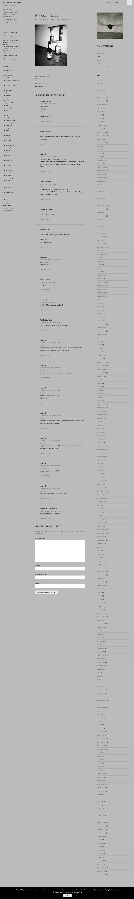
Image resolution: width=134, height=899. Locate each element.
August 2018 (100, 376)
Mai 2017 (99, 428)
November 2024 (101, 136)
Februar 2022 (100, 237)
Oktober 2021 (101, 251)
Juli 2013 (99, 589)
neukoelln (43, 300)
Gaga (7, 100)
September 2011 (101, 665)
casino (8, 83)
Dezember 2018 (101, 362)
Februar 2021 (100, 275)
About (109, 2)
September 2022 (101, 216)
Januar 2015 (100, 526)
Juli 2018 (99, 380)
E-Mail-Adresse (41, 574)
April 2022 (99, 230)
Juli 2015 (99, 505)
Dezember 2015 (101, 488)
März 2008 (100, 812)
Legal (124, 2)
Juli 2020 (99, 299)
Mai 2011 (99, 679)
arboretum (9, 75)
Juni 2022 (99, 223)
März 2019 (100, 352)
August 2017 (100, 418)
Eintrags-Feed (7, 205)
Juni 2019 (99, 341)
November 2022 (101, 209)
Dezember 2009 (101, 739)
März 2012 (100, 644)
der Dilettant (9, 90)
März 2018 (100, 393)
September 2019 (101, 331)
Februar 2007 (100, 857)
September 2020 (101, 292)
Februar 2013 (100, 606)
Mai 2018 (99, 387)
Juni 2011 (99, 676)
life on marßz (100, 60)
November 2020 (101, 285)
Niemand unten (7, 16)
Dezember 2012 (101, 613)
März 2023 (100, 198)
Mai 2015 (99, 512)
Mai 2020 (99, 306)
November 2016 (101, 449)
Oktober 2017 (101, 411)
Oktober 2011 (101, 662)
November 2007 (101, 826)
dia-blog (8, 93)
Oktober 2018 (101, 369)
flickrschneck (10, 187)
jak (7, 113)
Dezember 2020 (101, 282)
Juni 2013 (99, 592)
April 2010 (99, 725)
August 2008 (100, 794)
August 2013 (100, 585)
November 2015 (101, 491)
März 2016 (100, 477)
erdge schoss (45, 229)
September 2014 (101, 540)
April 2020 (99, 310)
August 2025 (100, 108)
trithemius (9, 173)
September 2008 (101, 791)
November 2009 (101, 742)
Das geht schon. (101, 53)
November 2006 (101, 868)
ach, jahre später (7, 9)
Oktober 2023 (101, 174)
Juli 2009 (99, 756)
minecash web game (9, 36)
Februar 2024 (100, 160)
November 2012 (101, 617)
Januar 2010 (100, 735)
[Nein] (131, 893)
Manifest (116, 2)
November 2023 (101, 170)
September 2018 (101, 373)
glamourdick (9, 103)
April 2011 (99, 683)
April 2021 (99, 268)
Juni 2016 (99, 467)
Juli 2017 (99, 421)
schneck (54, 19)
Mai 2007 (99, 847)
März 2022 (100, 233)
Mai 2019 (99, 345)
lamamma (9, 125)
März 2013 (100, 603)
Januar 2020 (100, 320)
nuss (7, 158)
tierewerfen (41, 85)
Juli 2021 (99, 258)
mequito (8, 135)
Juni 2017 (99, 425)
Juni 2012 (99, 634)
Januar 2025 (100, 129)
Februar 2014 (100, 564)
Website (38, 583)
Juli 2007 (99, 840)
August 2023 (100, 181)
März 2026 (100, 90)
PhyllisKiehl (9, 160)
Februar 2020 (100, 317)
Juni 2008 (99, 801)
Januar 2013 (100, 610)
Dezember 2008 (101, 780)
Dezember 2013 (101, 571)
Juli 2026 (99, 83)
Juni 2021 (99, 261)
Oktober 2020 (101, 289)
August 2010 (100, 711)
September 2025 (101, 104)
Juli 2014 (99, 547)
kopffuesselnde (10, 120)
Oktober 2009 (101, 746)
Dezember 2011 (101, 655)
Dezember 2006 (101, 864)
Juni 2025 (99, 111)
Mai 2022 (99, 226)
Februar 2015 (100, 522)
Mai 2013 (99, 596)
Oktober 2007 (101, 829)
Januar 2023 (100, 202)
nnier (7, 153)
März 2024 (100, 156)
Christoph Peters (10, 85)
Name (38, 565)
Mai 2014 (99, 554)
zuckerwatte (9, 183)
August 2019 (100, 334)
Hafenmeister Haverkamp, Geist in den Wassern (11, 42)
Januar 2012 (100, 651)
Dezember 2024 (101, 132)
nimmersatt (9, 150)
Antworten (46, 121)
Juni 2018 (99, 383)
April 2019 (99, 348)
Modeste (8, 140)
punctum (8, 163)
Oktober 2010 (101, 704)
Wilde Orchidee (46, 209)
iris (7, 110)
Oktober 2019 (101, 327)
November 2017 (101, 407)
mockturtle (9, 138)
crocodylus (9, 88)
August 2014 (100, 543)
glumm (8, 105)
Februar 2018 (100, 397)
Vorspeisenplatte (10, 178)
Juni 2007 (99, 843)
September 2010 (101, 707)
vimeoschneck (10, 192)
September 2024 (101, 143)
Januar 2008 (100, 819)
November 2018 (101, 366)
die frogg (8, 95)
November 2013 (101, 575)
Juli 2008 (99, 798)
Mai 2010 (99, 721)
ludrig (4, 25)
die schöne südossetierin (104, 67)
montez (8, 143)
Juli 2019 (99, 338)
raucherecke (9, 165)
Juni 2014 (99, 550)
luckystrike (9, 128)
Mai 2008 (99, 805)
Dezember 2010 (101, 697)
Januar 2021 (100, 278)
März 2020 (100, 313)
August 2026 (100, 80)
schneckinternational (12, 2)
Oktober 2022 (101, 212)
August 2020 (100, 296)
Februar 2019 (100, 355)
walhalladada (45, 131)
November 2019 (101, 324)
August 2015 (100, 501)
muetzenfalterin (10, 145)
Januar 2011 (100, 693)
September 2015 (101, 498)
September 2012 (101, 624)
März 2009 (100, 770)
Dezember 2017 (101, 404)
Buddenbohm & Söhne (12, 80)
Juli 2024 (99, 146)
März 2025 (100, 122)
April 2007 (99, 850)
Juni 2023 (99, 188)
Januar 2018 (100, 400)
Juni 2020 (99, 303)
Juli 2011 (99, 672)
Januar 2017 (100, 442)
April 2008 (99, 808)
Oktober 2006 (101, 871)
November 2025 (101, 101)
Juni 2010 (99, 718)
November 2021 (101, 247)
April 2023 (99, 195)
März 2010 (100, 728)
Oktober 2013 (101, 578)
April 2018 (99, 390)
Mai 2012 (99, 637)
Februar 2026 (100, 94)
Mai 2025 (99, 115)
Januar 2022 (100, 240)
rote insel (8, 168)
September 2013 (101, 582)
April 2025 (99, 118)
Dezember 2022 (101, 205)
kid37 (7, 115)
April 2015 (99, 515)
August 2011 (100, 669)
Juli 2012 (99, 630)
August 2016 (100, 460)
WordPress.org (7, 210)
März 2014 (100, 561)
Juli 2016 (99, 463)
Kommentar (40, 539)
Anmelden (6, 203)
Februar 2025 (100, 125)
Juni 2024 (99, 149)
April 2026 (99, 87)
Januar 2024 (100, 163)
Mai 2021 (99, 265)
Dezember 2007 (101, 822)
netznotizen (9, 148)
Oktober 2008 (101, 787)
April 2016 (99, 474)
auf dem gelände (10, 78)
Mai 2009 (99, 763)
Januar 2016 (100, 484)
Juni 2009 (99, 759)
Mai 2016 (99, 470)
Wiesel (5, 46)
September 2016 (101, 456)
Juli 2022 (99, 219)
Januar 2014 (100, 568)
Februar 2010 (100, 732)
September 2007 (101, 833)
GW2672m (13, 59)
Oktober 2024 (101, 139)
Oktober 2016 (101, 453)
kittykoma (9, 118)
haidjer (42, 77)
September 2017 (101, 414)
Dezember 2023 (101, 167)
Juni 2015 (99, 508)
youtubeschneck (10, 190)
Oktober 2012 (101, 620)
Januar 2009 (100, 777)
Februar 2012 (100, 648)
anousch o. (9, 70)
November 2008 (101, 784)
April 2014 (99, 557)
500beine (43, 257)
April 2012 (99, 641)
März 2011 (100, 686)
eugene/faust (10, 98)
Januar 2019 (100, 359)
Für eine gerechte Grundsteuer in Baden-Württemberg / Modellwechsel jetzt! (10, 21)
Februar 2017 (100, 439)
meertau (8, 130)
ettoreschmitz (45, 101)
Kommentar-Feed (8, 208)
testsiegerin (9, 170)
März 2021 (100, 272)
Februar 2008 (100, 815)
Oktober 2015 (101, 495)
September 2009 (101, 749)
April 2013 (99, 599)
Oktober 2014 (101, 536)
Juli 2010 (99, 714)
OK (67, 895)
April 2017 (99, 432)
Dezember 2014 (101, 529)
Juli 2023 (99, 184)
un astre (8, 175)
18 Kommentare (65, 19)
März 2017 (100, 435)
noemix (8, 155)
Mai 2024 (99, 153)
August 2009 (100, 753)
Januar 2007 (100, 861)
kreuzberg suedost (11, 123)
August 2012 (100, 627)
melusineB (9, 133)
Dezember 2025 (101, 97)
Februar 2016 (100, 481)
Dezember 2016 (101, 446)
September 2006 (101, 875)
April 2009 (99, 766)
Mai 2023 (99, 191)
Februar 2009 (100, 773)
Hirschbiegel (9, 108)
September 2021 (101, 254)
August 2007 (100, 836)
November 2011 (101, 658)
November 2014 (101, 533)
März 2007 (100, 854)
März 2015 (100, 519)
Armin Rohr (9, 73)
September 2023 (101, 177)
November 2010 (101, 700)
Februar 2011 (100, 690)
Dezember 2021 (101, 244)
